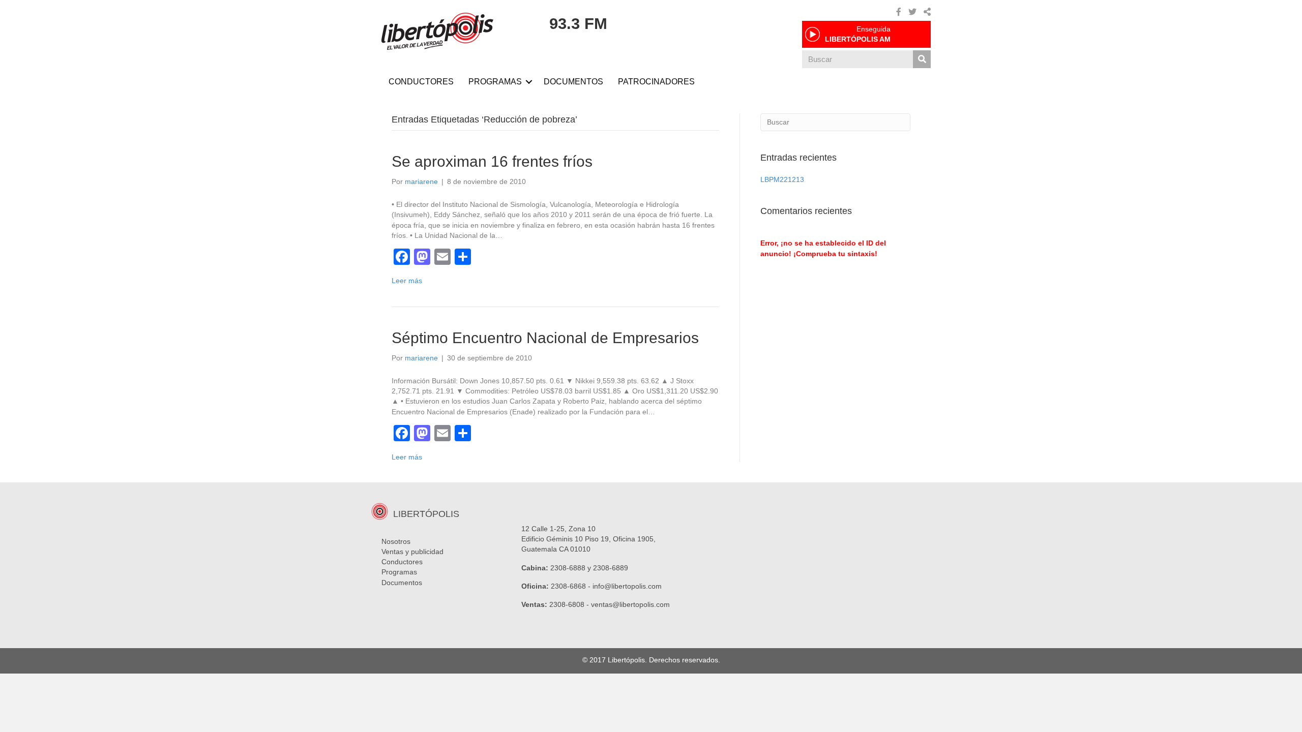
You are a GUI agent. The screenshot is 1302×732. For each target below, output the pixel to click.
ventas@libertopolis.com (630, 604)
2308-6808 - (570, 604)
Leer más (407, 281)
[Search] (922, 59)
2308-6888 (567, 568)
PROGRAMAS (495, 81)
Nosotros (395, 541)
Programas (399, 572)
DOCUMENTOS (573, 81)
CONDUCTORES (421, 81)
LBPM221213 (782, 179)
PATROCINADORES (656, 81)
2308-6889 (610, 568)
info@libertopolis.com (627, 586)
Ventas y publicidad (412, 551)
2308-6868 (568, 586)
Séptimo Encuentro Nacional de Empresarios (545, 337)
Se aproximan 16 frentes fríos (492, 161)
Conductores (402, 562)
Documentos (401, 582)
